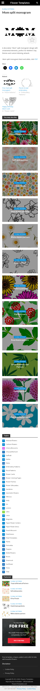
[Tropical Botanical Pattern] (20, 133)
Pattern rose (20, 314)
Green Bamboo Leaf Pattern (20, 365)
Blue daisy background (20, 417)
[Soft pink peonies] (20, 158)
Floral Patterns (8, 9)
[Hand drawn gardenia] (20, 210)
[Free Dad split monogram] (9, 83)
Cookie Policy (9, 669)
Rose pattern (20, 263)
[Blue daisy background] (20, 415)
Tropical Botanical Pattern (20, 134)
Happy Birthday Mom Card (7, 108)
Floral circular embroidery (23, 89)
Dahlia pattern (20, 391)
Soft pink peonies (20, 160)
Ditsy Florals (20, 186)
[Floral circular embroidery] (26, 83)
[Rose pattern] (20, 261)
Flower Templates (20, 2)
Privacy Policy (9, 673)
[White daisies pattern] (20, 236)
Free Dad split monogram (7, 89)
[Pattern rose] (20, 313)
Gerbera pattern (20, 288)
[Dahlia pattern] (20, 390)
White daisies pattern (20, 237)
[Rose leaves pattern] (20, 338)
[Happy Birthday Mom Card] (9, 101)
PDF (36, 59)
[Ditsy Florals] (20, 184)
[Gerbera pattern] (20, 287)
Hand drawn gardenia (20, 211)
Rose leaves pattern (20, 340)
